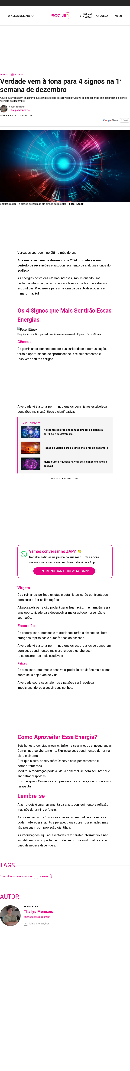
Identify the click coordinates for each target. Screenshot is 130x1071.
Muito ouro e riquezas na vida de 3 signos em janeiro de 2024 (75, 463)
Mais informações (39, 923)
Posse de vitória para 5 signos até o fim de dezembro (76, 447)
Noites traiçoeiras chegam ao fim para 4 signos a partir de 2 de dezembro (73, 432)
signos (44, 876)
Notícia (17, 74)
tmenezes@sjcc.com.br (37, 916)
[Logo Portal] (61, 16)
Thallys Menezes (19, 110)
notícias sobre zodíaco (17, 876)
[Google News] (116, 120)
